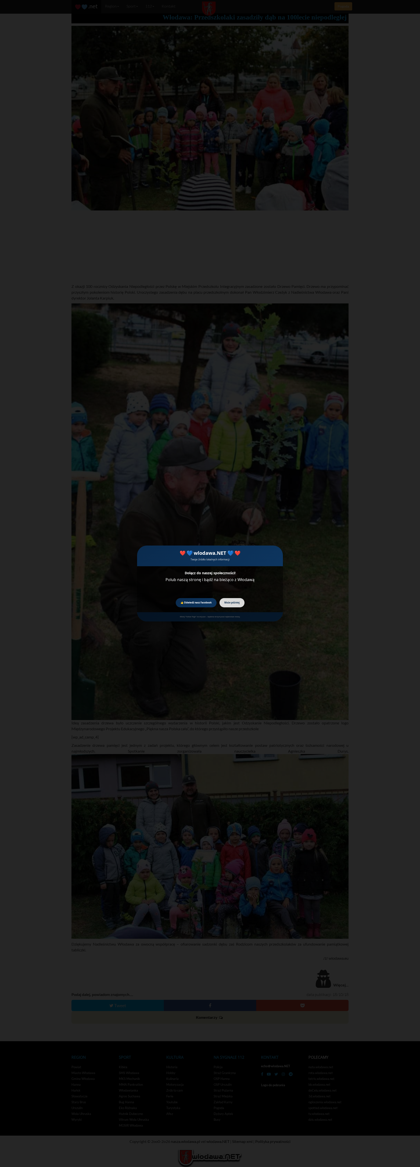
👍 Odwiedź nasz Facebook (196, 602)
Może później (232, 602)
